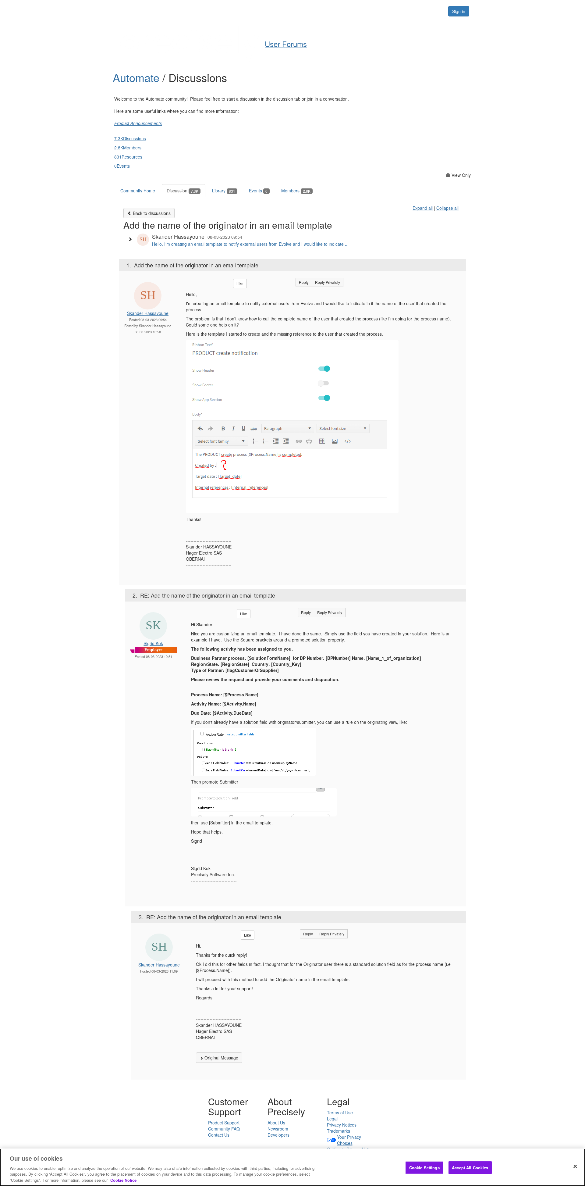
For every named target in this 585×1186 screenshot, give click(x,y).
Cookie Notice (123, 1180)
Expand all (423, 208)
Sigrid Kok (153, 643)
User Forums (286, 43)
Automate (137, 77)
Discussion (182, 191)
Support (306, 11)
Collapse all (447, 208)
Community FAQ (224, 1129)
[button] (131, 239)
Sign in (458, 11)
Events (258, 191)
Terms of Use (340, 1112)
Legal (332, 1119)
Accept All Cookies (470, 1167)
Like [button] (239, 283)
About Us (276, 1123)
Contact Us (218, 1135)
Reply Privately (327, 282)
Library (223, 191)
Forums (373, 11)
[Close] (575, 1166)
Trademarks (338, 1131)
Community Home (137, 191)
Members (295, 191)
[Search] (436, 11)
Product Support (223, 1123)
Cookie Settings (424, 1167)
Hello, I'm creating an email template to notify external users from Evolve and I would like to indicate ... (250, 244)
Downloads (340, 11)
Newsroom (278, 1129)
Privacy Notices (341, 1125)
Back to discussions (151, 213)
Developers (278, 1135)
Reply (304, 282)
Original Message (220, 1058)
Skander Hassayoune (147, 313)
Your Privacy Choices (349, 1140)
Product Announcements (138, 123)
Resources (405, 11)
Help (280, 11)
